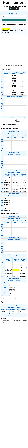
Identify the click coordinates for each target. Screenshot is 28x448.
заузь (5, 101)
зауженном (8, 276)
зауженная (16, 262)
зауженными (12, 293)
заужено (21, 311)
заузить (19, 65)
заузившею (15, 188)
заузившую (15, 185)
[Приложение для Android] (14, 9)
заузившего (7, 180)
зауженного (8, 265)
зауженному (8, 267)
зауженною (16, 272)
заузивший (7, 177)
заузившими (7, 208)
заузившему (7, 182)
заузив (16, 119)
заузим (22, 90)
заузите (22, 92)
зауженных (12, 285)
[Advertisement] (14, 50)
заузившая (15, 177)
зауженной (16, 265)
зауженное (23, 262)
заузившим (7, 188)
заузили (14, 90)
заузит (21, 86)
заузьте (6, 108)
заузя (15, 120)
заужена (12, 311)
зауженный (8, 262)
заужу (21, 77)
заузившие (7, 198)
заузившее (22, 177)
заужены (3, 318)
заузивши (17, 121)
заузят (21, 94)
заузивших (7, 200)
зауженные (12, 282)
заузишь (22, 81)
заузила (14, 77)
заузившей (15, 180)
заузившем (7, 191)
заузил (14, 75)
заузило (14, 78)
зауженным (8, 273)
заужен (3, 311)
